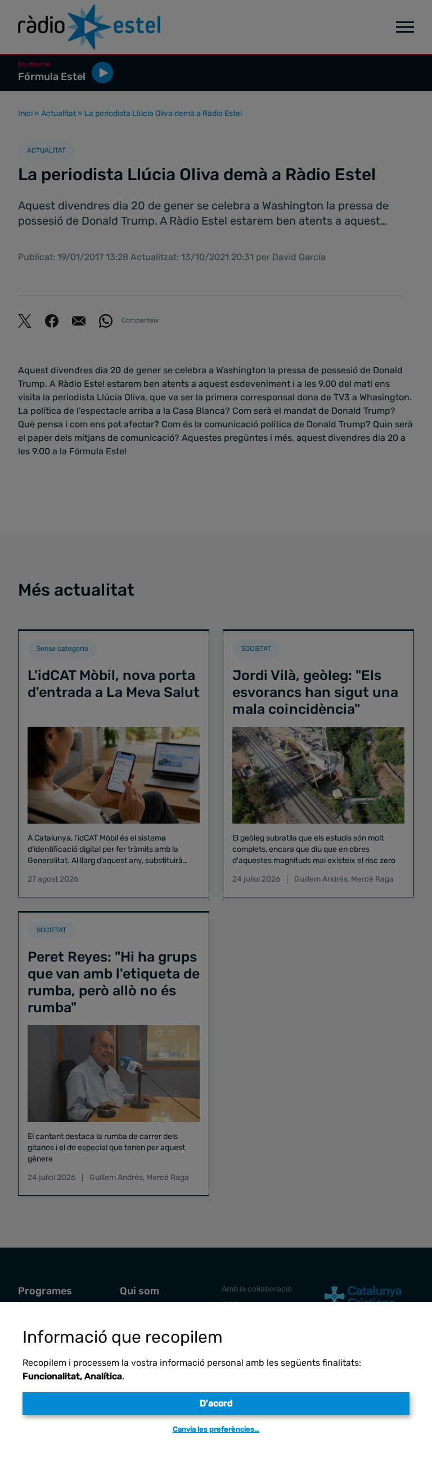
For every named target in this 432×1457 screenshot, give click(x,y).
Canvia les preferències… (216, 1429)
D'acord (216, 1403)
